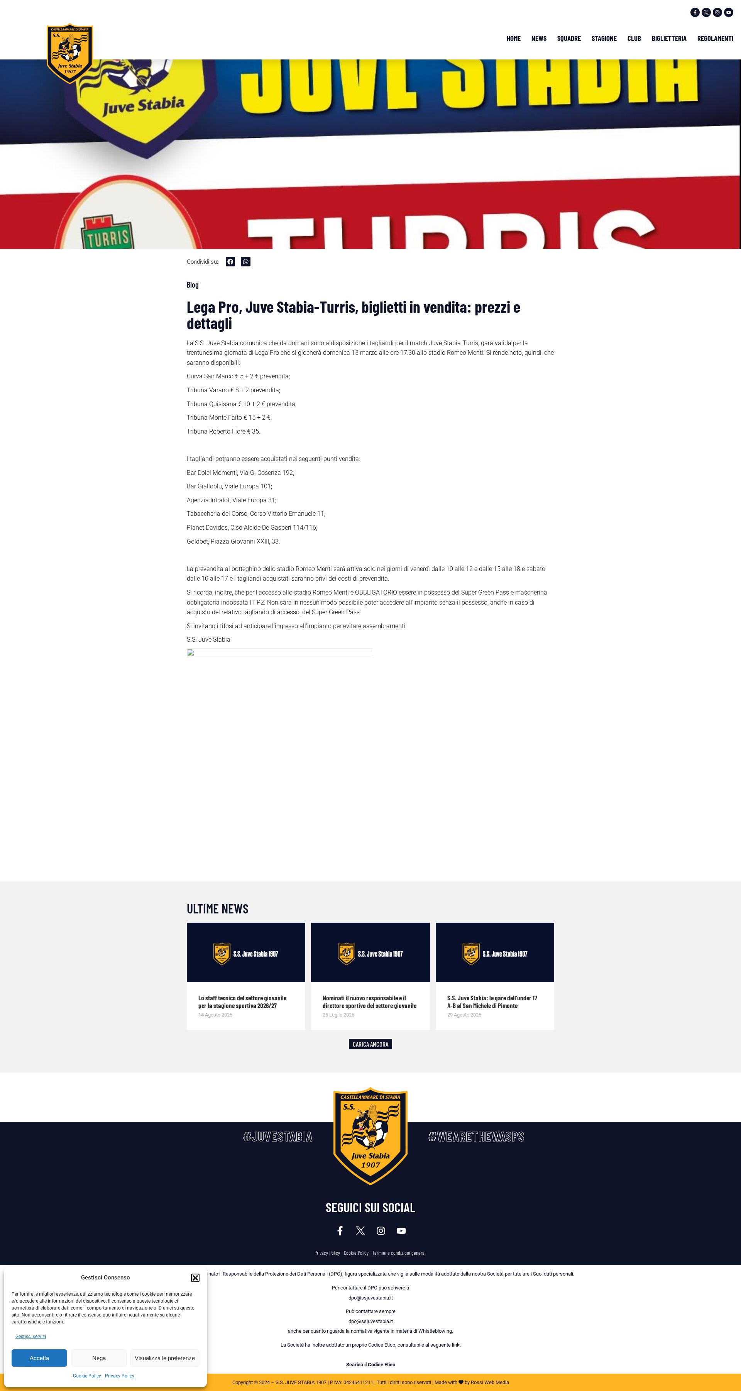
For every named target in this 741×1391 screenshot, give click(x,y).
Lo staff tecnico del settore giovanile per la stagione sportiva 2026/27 (242, 1001)
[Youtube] (728, 12)
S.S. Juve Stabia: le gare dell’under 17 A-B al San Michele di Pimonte (492, 1001)
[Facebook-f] (695, 12)
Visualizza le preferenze (165, 1358)
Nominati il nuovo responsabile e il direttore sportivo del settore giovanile (369, 1001)
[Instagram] (717, 12)
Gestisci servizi (30, 1336)
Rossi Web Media (490, 1382)
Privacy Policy (119, 1376)
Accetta (39, 1358)
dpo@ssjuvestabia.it (371, 1298)
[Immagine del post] (246, 952)
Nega (99, 1358)
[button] (195, 1278)
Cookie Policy (87, 1376)
